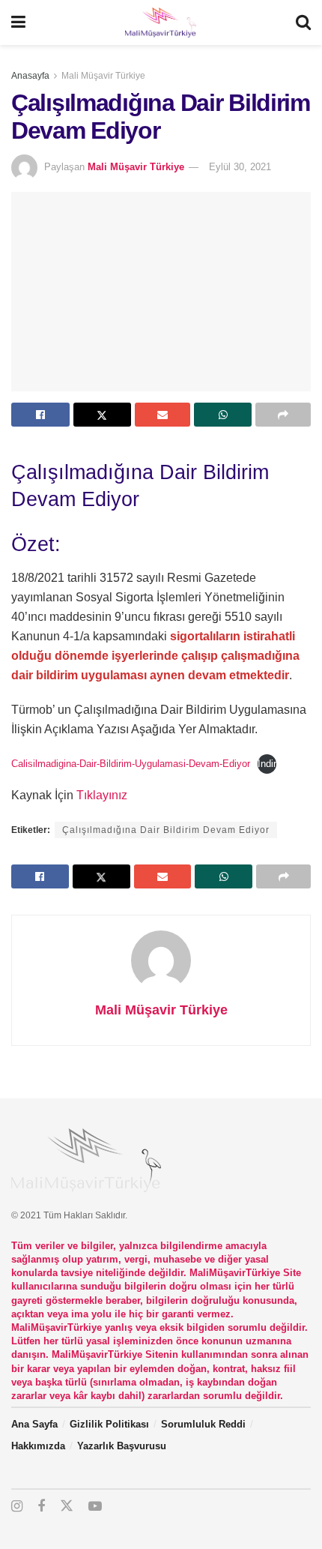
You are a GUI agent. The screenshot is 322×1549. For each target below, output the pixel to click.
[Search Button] (303, 22)
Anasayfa (30, 75)
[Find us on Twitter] (66, 1506)
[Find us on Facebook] (41, 1506)
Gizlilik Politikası (109, 1424)
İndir (267, 763)
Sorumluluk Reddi (203, 1424)
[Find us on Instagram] (16, 1506)
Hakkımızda (38, 1446)
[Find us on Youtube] (95, 1506)
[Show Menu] (18, 22)
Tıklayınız (101, 795)
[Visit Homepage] (160, 22)
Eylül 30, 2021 (240, 166)
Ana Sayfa (34, 1424)
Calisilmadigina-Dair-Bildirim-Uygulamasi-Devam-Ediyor (130, 763)
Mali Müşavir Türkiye (103, 75)
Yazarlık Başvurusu (121, 1446)
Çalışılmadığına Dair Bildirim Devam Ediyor (166, 830)
